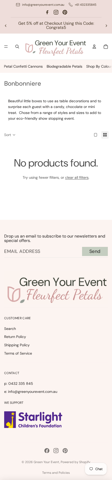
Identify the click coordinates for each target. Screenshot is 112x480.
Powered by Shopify (75, 462)
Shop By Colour (99, 66)
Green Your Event (46, 462)
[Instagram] (56, 12)
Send (95, 251)
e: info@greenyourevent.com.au (30, 391)
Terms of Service (18, 353)
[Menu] (6, 47)
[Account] (94, 46)
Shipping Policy (17, 345)
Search (10, 328)
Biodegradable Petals (64, 66)
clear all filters (77, 177)
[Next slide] (106, 25)
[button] (10, 135)
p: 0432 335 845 (18, 383)
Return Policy (15, 336)
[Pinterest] (65, 12)
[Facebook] (47, 12)
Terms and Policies (56, 473)
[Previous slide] (5, 25)
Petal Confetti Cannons (23, 66)
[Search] (17, 46)
